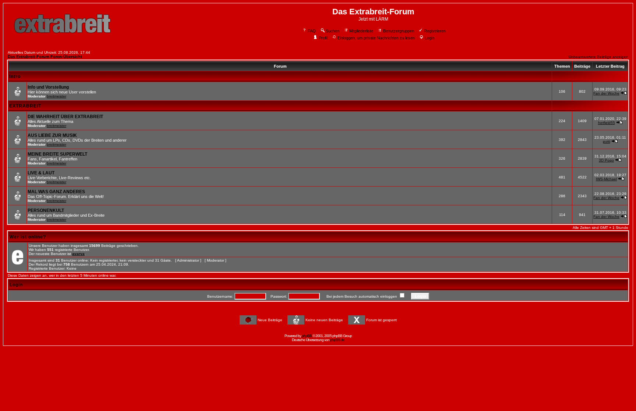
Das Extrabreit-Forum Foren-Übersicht (45, 56)
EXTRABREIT (25, 106)
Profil (323, 38)
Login (429, 38)
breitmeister (56, 96)
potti (606, 141)
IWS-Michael (606, 179)
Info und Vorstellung (48, 87)
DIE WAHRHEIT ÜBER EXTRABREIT (65, 116)
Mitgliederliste (361, 31)
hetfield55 (606, 123)
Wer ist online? (28, 237)
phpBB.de (337, 340)
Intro (15, 76)
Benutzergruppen (398, 31)
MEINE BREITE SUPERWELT (57, 154)
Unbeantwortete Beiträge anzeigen (598, 57)
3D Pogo (606, 160)
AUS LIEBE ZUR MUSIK (52, 135)
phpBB (307, 336)
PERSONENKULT (46, 210)
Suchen (332, 31)
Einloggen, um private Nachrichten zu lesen (376, 38)
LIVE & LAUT (41, 173)
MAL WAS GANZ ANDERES (56, 191)
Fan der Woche (606, 93)
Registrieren (435, 31)
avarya (78, 254)
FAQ (312, 31)
